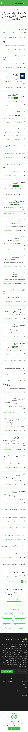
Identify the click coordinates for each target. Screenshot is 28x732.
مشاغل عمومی (18, 67)
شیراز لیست (14, 399)
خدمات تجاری (18, 230)
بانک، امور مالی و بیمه (16, 266)
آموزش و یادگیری (17, 374)
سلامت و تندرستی (17, 539)
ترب (20, 308)
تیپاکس (17, 437)
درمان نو (17, 201)
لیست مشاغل (24, 684)
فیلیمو (18, 111)
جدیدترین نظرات (8, 49)
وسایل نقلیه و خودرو (14, 105)
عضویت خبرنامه (8, 671)
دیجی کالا (16, 343)
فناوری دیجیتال (17, 122)
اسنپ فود (15, 273)
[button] (16, 38)
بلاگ (26, 687)
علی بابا (18, 237)
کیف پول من (14, 491)
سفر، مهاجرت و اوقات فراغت (15, 87)
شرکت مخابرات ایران (8, 419)
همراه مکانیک (15, 94)
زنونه (19, 129)
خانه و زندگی (18, 558)
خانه (17, 10)
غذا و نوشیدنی (18, 49)
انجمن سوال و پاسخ (22, 690)
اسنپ (19, 474)
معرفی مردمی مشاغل (7, 681)
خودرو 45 (15, 325)
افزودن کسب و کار (13, 600)
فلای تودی (15, 74)
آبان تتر (17, 256)
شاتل (19, 220)
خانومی (17, 182)
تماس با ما (24, 695)
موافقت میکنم (14, 728)
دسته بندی (24, 681)
